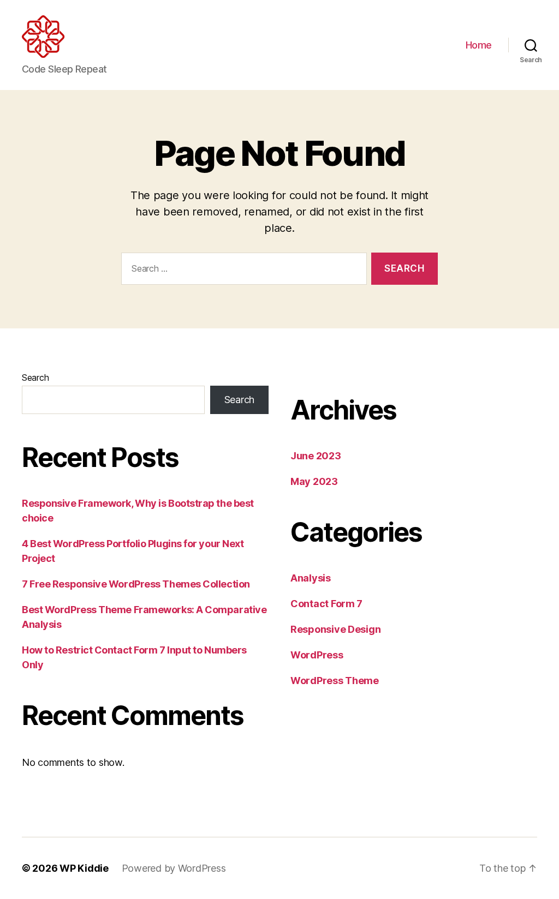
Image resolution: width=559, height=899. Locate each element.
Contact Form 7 (326, 603)
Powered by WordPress (174, 868)
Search (35, 377)
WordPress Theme (334, 680)
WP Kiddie (84, 868)
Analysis (310, 578)
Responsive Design (335, 629)
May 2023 (314, 481)
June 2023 (315, 456)
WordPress (316, 655)
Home (479, 45)
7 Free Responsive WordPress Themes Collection (136, 584)
